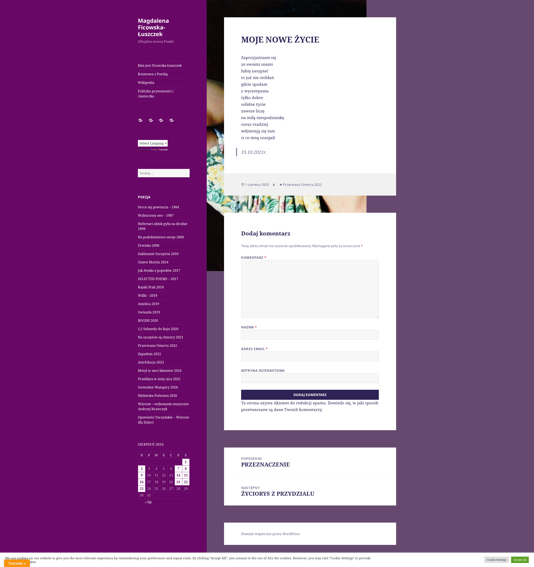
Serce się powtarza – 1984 (158, 207)
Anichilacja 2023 (151, 362)
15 (186, 475)
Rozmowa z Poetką (153, 74)
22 (186, 482)
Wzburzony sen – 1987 (156, 215)
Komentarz (253, 257)
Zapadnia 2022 (149, 354)
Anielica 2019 (148, 304)
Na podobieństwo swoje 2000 (161, 237)
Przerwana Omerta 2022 (157, 345)
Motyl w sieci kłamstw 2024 (159, 370)
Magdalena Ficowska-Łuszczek (153, 27)
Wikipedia (146, 82)
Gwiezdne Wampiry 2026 (158, 387)
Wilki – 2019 (147, 295)
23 (142, 488)
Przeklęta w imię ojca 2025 (159, 379)
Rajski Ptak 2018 (151, 287)
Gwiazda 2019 (149, 312)
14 (178, 475)
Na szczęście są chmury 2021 (160, 337)
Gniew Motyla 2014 (153, 262)
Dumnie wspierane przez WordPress (270, 534)
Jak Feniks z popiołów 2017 (159, 270)
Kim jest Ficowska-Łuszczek (160, 65)
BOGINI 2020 (148, 320)
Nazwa (249, 327)
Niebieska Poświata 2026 (157, 395)
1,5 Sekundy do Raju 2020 (158, 329)
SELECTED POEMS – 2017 (158, 279)
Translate (163, 149)
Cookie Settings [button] (496, 560)
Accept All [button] (520, 560)
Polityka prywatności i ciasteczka (155, 93)
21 (178, 482)
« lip (148, 502)
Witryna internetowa (263, 370)
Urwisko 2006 (148, 245)
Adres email (254, 349)
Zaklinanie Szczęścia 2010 (158, 253)
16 (142, 482)
